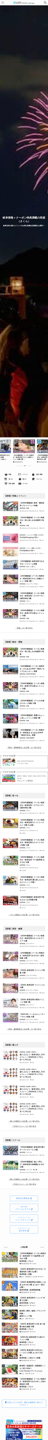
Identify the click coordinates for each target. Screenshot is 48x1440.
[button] (45, 2)
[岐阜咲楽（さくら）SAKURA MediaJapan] (24, 2)
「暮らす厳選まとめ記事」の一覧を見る (24, 1121)
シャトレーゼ (25, 762)
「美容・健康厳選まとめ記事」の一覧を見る (24, 1029)
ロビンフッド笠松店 (31, 778)
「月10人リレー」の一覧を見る (24, 1126)
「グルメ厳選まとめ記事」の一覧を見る (24, 915)
